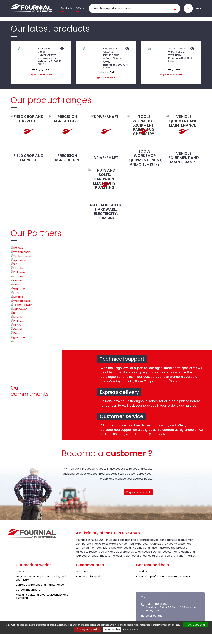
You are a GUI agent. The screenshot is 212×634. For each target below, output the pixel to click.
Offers (80, 8)
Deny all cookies (89, 629)
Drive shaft (23, 571)
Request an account (138, 492)
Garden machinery (28, 590)
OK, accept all (196, 625)
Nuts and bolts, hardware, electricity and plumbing (42, 596)
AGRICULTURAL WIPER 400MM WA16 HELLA (177, 52)
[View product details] (62, 49)
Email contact (154, 616)
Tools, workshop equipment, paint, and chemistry (144, 158)
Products (66, 8)
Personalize (112, 629)
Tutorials (141, 571)
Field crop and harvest (28, 158)
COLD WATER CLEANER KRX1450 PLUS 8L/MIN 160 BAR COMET (112, 55)
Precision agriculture (67, 158)
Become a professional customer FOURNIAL (164, 576)
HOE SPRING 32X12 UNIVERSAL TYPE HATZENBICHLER (47, 53)
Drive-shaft (106, 157)
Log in (33, 74)
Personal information (89, 576)
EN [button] (197, 8)
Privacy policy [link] (130, 629)
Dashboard (83, 571)
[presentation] (3, 62)
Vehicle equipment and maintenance (183, 158)
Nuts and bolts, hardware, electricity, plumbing (106, 211)
